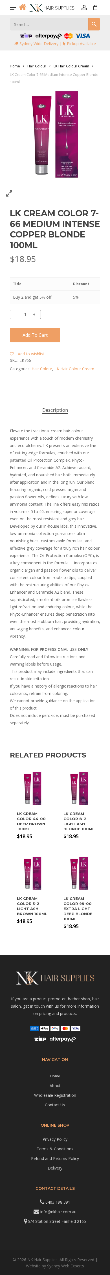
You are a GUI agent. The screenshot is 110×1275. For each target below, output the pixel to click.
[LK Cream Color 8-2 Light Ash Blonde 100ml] (79, 788)
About (55, 1085)
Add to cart (35, 335)
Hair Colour (36, 66)
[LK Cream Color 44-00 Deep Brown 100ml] (32, 788)
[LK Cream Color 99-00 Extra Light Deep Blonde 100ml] (79, 873)
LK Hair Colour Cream (71, 66)
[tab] (55, 410)
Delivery (55, 1168)
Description (55, 410)
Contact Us (55, 1104)
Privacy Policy (55, 1139)
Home (15, 66)
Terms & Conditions (55, 1148)
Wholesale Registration (55, 1095)
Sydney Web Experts (65, 1266)
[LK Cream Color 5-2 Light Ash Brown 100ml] (32, 873)
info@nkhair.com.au (58, 1211)
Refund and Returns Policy (55, 1158)
